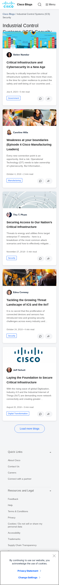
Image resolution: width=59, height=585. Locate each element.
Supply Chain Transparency (22, 545)
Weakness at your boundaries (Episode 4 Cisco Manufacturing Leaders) (29, 144)
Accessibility (14, 532)
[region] (29, 568)
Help (10, 505)
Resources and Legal (21, 490)
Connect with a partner (19, 478)
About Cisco (14, 460)
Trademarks (14, 539)
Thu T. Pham (20, 214)
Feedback (13, 499)
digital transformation (18, 414)
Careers (12, 472)
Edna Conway (21, 292)
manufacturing (14, 181)
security (11, 258)
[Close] (54, 555)
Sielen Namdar (21, 54)
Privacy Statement (28, 570)
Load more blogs (29, 428)
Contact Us (13, 466)
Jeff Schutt (19, 370)
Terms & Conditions (18, 511)
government (13, 98)
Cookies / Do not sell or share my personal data (25, 525)
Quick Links (15, 451)
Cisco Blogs (24, 4)
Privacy (11, 517)
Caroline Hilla (20, 132)
